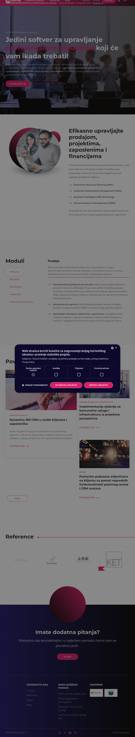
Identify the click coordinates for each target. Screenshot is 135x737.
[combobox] (112, 348)
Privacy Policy (28, 362)
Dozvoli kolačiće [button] (98, 385)
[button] (35, 385)
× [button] (116, 348)
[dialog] (67, 368)
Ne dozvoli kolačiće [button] (66, 385)
